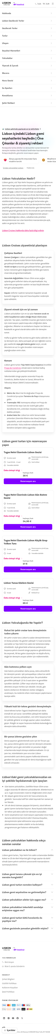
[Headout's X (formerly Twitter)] (22, 1018)
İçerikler (11, 1030)
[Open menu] (53, 4)
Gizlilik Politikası (9, 983)
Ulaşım (5, 43)
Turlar (5, 35)
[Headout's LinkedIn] (4, 1018)
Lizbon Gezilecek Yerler (13, 20)
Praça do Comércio (12, 367)
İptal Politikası (8, 991)
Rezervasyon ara (28, 481)
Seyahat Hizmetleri (11, 50)
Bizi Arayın (9, 962)
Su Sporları (7, 87)
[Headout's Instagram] (9, 1018)
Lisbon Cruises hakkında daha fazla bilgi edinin (23, 230)
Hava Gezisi (7, 80)
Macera (5, 72)
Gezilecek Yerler (9, 28)
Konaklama (7, 95)
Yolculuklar (7, 58)
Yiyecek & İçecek (10, 65)
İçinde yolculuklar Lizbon (13, 168)
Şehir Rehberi (8, 102)
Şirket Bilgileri (8, 979)
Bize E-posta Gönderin (15, 966)
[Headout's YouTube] (13, 1018)
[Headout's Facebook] (18, 1018)
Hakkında (6, 13)
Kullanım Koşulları (10, 987)
